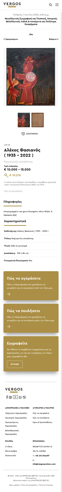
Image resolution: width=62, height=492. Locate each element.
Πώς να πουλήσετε (41, 418)
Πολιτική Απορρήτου (29, 485)
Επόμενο (53, 39)
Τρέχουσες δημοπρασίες (16, 413)
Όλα (31, 34)
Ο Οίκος (8, 447)
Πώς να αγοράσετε (41, 413)
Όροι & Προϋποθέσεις (42, 422)
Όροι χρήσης (14, 485)
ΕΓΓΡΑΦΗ (15, 364)
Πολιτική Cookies (46, 485)
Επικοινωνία (10, 455)
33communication (20, 480)
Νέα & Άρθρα (11, 451)
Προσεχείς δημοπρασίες (16, 418)
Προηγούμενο (11, 39)
